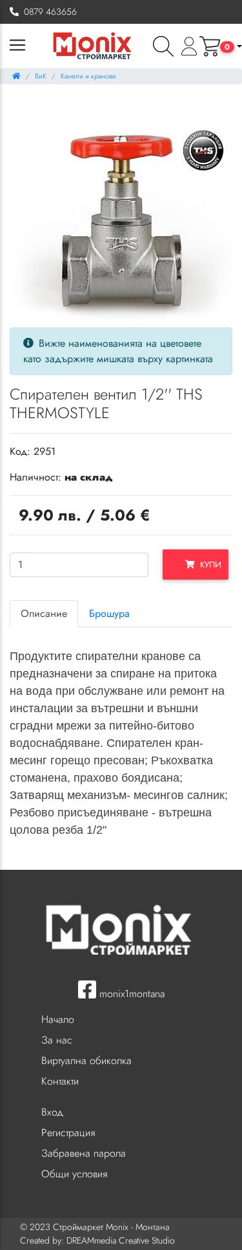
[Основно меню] (17, 46)
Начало (57, 1019)
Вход (52, 1112)
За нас (56, 1040)
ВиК (40, 76)
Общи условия (74, 1173)
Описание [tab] (44, 613)
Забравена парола (83, 1153)
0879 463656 (48, 11)
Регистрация (68, 1132)
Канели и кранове (88, 76)
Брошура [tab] (109, 613)
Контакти (60, 1081)
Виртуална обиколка (86, 1060)
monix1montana (130, 993)
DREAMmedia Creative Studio (120, 1240)
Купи (208, 564)
